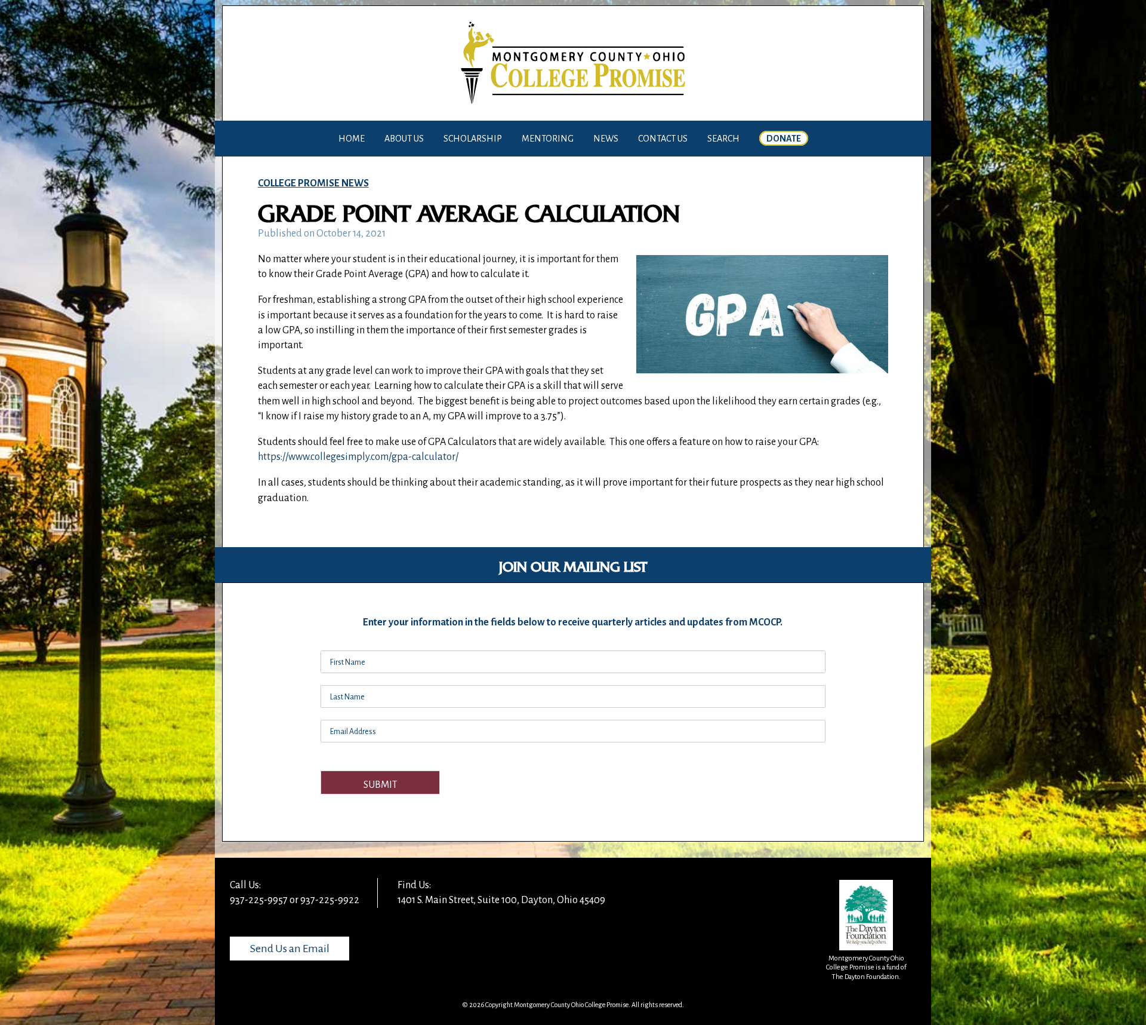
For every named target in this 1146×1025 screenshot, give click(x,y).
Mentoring (548, 138)
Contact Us (663, 138)
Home (351, 138)
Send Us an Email (289, 949)
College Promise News (313, 183)
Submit (380, 785)
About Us (404, 138)
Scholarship (472, 138)
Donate (783, 138)
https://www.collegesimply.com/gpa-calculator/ (358, 457)
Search (723, 138)
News (605, 138)
